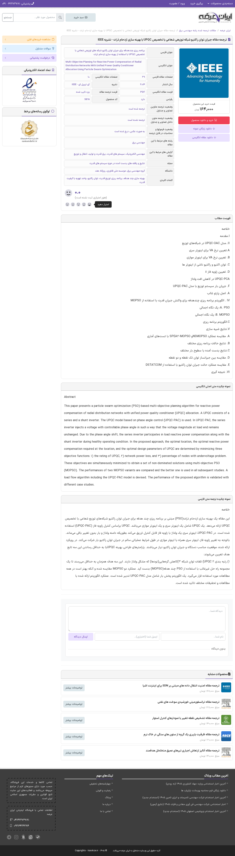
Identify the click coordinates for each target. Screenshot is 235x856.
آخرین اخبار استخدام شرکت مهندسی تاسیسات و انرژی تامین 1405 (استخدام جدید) (184, 797)
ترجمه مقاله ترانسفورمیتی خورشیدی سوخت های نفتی (188, 702)
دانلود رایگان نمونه (202, 129)
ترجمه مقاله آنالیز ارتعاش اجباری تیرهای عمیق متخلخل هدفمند (182, 751)
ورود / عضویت (177, 4)
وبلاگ (108, 797)
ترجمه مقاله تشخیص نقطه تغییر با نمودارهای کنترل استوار (185, 718)
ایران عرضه (225, 30)
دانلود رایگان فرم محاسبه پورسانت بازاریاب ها (203, 791)
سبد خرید (79, 17)
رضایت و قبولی (103, 791)
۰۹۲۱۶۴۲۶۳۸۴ (21, 826)
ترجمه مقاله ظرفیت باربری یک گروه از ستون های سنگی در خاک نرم (181, 735)
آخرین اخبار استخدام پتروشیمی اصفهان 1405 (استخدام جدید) (194, 811)
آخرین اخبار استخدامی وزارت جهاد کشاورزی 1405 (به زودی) (196, 784)
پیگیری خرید (196, 4)
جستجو (8, 17)
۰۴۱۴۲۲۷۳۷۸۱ (21, 820)
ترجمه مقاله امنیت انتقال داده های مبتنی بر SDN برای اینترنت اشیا (181, 686)
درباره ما (106, 804)
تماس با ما (105, 811)
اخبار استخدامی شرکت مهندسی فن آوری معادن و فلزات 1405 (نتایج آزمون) (188, 804)
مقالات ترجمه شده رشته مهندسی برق (197, 30)
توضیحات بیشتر (74, 688)
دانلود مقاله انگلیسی (203, 137)
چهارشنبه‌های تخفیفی (100, 784)
